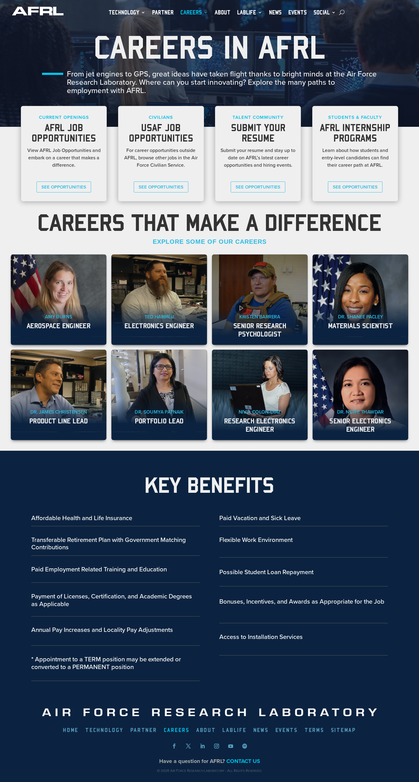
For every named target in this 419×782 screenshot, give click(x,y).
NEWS (275, 12)
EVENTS (297, 12)
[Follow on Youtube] (231, 746)
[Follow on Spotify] (245, 746)
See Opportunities (63, 187)
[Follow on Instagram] (216, 746)
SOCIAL (321, 12)
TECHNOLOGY (124, 12)
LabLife (246, 12)
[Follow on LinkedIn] (202, 746)
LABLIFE (234, 730)
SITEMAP (343, 730)
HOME (71, 730)
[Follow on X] (188, 746)
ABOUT (222, 12)
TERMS (314, 730)
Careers (191, 12)
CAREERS (177, 730)
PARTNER (163, 12)
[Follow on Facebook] (174, 746)
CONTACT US (243, 761)
